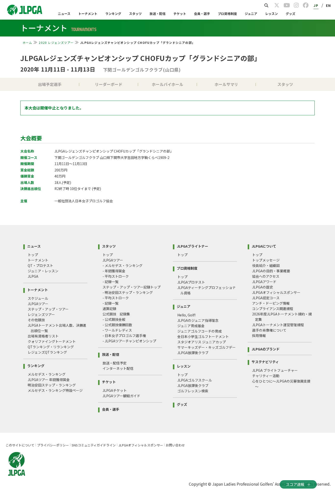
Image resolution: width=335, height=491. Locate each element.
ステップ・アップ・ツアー (48, 309)
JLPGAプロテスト (191, 282)
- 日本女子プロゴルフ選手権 (124, 335)
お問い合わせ (175, 445)
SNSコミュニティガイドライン (94, 445)
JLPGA (33, 276)
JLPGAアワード (264, 281)
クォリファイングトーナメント (52, 341)
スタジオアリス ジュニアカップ (201, 341)
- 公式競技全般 (114, 319)
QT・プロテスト (40, 265)
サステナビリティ (265, 361)
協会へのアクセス (265, 276)
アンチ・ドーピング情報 (271, 303)
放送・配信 (158, 13)
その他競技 (36, 319)
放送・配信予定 (115, 362)
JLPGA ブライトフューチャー (275, 370)
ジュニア (251, 13)
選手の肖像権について (269, 330)
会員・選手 (202, 13)
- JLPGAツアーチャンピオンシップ (129, 340)
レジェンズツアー (41, 314)
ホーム (27, 42)
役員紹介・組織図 (266, 265)
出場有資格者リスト (43, 336)
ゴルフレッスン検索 (192, 390)
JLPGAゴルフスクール (194, 380)
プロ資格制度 (227, 13)
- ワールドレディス (117, 330)
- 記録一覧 (110, 281)
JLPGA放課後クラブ (192, 352)
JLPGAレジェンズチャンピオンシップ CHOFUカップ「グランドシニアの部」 (140, 58)
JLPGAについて (264, 246)
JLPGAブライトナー (192, 246)
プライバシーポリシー (53, 445)
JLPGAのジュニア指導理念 (198, 320)
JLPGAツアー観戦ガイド (121, 395)
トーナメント (87, 13)
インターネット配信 (118, 368)
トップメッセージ (266, 260)
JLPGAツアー (38, 303)
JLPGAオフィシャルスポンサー (276, 292)
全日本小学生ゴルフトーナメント (203, 336)
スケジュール (38, 298)
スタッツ (135, 13)
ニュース (64, 13)
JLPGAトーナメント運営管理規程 (278, 324)
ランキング (113, 13)
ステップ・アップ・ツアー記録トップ (132, 287)
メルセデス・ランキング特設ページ (55, 390)
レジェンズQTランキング (47, 352)
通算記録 (109, 308)
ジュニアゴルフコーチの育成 (199, 331)
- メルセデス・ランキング (122, 265)
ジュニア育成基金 (191, 325)
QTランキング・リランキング (51, 346)
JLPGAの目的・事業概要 (271, 270)
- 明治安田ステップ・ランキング (128, 292)
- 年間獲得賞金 (114, 270)
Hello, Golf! (186, 314)
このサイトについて (20, 445)
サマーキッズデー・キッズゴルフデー (206, 347)
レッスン (271, 13)
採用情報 (259, 335)
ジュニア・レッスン (43, 270)
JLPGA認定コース (266, 297)
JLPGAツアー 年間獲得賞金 (49, 379)
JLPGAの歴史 (262, 287)
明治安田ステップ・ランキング (52, 385)
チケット (179, 13)
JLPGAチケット (115, 390)
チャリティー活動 (265, 375)
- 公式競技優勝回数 (117, 324)
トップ (33, 254)
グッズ (290, 13)
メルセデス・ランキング (46, 374)
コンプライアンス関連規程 (272, 308)
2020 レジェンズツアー (56, 42)
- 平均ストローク (116, 276)
